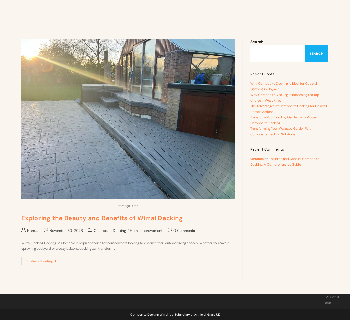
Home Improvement (146, 230)
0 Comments (184, 230)
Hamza (32, 230)
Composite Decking (110, 230)
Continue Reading (43, 260)
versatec (257, 159)
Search (256, 41)
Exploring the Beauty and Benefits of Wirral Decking (102, 218)
